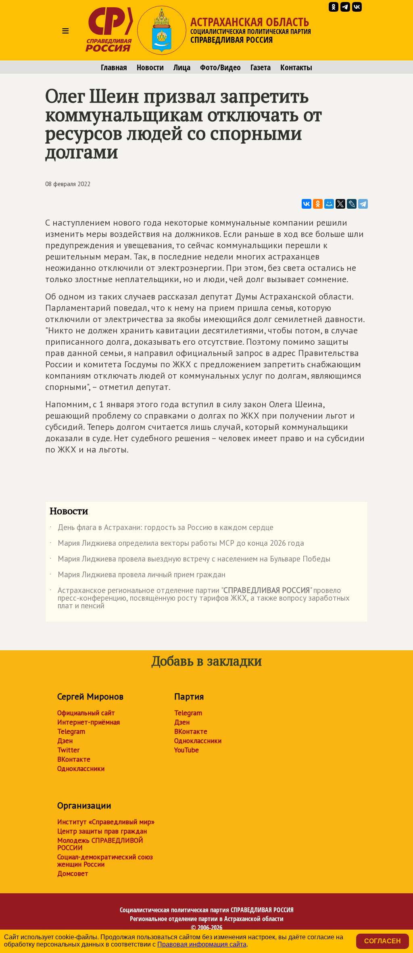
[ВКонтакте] (306, 204)
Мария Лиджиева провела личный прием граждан (137, 576)
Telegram (71, 731)
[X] (340, 204)
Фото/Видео (220, 67)
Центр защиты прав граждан (102, 831)
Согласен (382, 941)
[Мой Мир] (329, 204)
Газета (260, 67)
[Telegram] (363, 204)
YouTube (186, 750)
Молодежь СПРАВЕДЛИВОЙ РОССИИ (100, 844)
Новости (150, 67)
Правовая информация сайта (201, 944)
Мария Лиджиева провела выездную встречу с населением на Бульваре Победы (190, 560)
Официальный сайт (86, 712)
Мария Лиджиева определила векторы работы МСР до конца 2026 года (177, 544)
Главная (114, 67)
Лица (181, 67)
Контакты (296, 67)
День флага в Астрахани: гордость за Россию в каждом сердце (161, 529)
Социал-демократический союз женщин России (105, 860)
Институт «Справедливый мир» (105, 821)
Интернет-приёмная (88, 722)
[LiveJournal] (352, 204)
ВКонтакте (73, 759)
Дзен (65, 740)
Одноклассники (80, 768)
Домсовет (72, 873)
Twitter (68, 750)
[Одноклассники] (318, 204)
